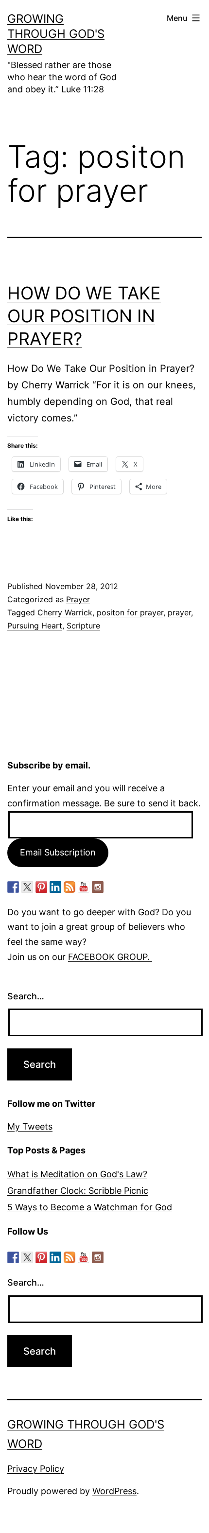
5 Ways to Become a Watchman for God (89, 1207)
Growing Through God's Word (55, 34)
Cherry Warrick (64, 612)
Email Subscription (58, 852)
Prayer (78, 599)
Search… (25, 996)
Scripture (83, 625)
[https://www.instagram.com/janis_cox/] (98, 887)
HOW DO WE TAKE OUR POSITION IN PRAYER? (84, 315)
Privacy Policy (35, 1468)
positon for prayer (130, 612)
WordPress (114, 1491)
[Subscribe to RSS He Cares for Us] (69, 887)
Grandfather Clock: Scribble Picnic (77, 1190)
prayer (179, 612)
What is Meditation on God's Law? (77, 1174)
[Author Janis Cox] (13, 887)
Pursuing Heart (34, 625)
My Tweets (29, 1126)
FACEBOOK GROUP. (110, 957)
